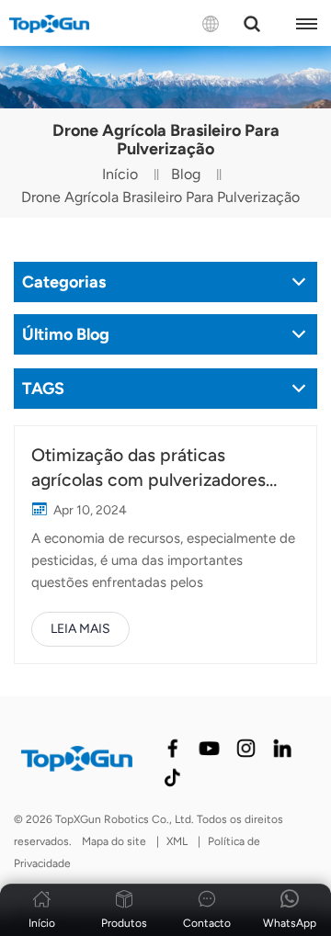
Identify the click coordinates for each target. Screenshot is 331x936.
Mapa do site (114, 841)
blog (185, 174)
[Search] (252, 24)
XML (177, 841)
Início (120, 174)
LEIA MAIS (80, 629)
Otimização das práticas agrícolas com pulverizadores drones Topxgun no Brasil (148, 468)
